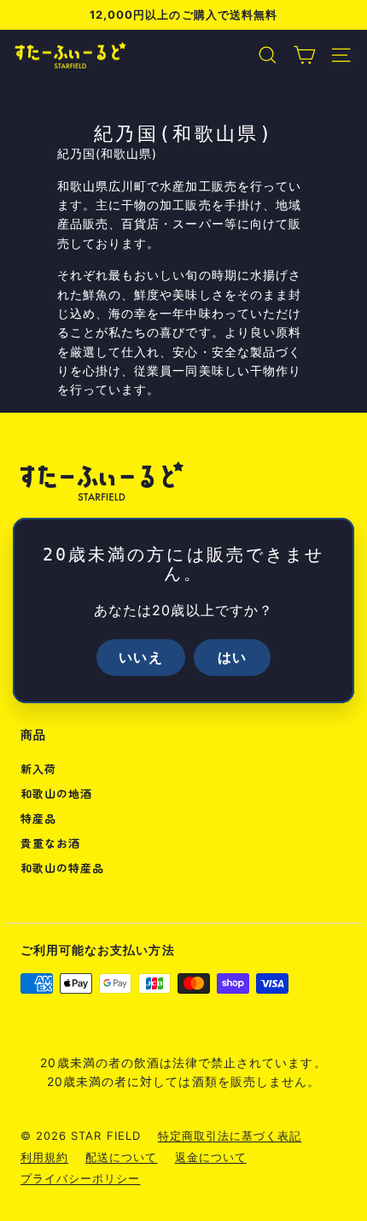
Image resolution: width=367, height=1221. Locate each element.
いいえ (141, 657)
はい (232, 657)
